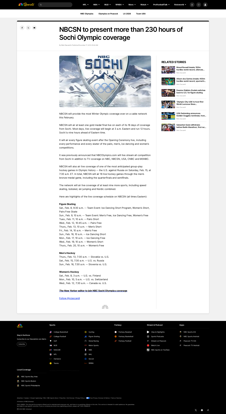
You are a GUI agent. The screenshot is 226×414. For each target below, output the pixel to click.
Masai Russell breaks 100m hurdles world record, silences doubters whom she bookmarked (191, 68)
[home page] (26, 4)
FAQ (44, 398)
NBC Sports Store (52, 398)
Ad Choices (70, 398)
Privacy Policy (80, 398)
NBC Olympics (86, 13)
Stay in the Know (23, 335)
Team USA (141, 13)
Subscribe (21, 344)
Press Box (63, 398)
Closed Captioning (36, 398)
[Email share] (34, 27)
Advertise (20, 398)
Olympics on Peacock (108, 13)
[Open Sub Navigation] (88, 4)
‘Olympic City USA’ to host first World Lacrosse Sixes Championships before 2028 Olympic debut (189, 103)
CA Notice (106, 398)
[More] (192, 4)
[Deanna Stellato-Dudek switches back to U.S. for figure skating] (168, 93)
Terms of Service (116, 398)
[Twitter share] (28, 27)
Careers (26, 398)
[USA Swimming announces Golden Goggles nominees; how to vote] (168, 116)
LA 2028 (127, 13)
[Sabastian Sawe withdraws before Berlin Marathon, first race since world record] (168, 127)
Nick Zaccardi (66, 45)
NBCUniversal (29, 401)
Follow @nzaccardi (69, 298)
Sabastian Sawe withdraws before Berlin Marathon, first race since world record (191, 126)
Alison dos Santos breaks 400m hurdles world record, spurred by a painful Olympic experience (190, 80)
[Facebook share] (22, 27)
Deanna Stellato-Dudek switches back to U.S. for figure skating (190, 91)
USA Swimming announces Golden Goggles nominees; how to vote (190, 114)
